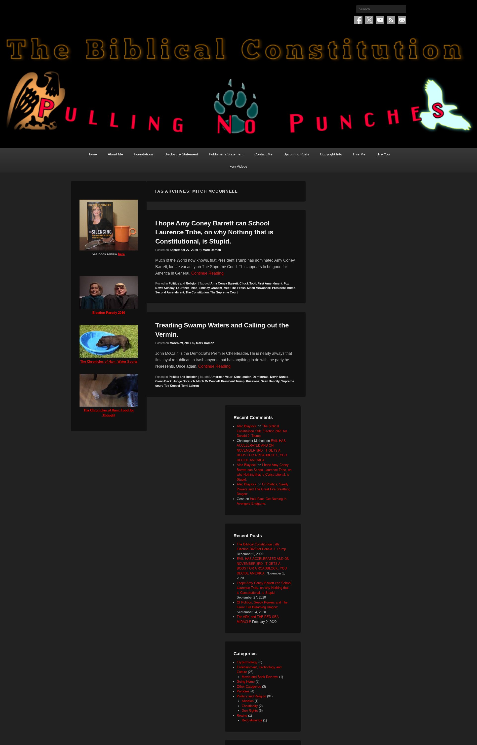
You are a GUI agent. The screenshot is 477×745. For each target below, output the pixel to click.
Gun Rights (250, 710)
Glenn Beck (163, 381)
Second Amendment (169, 292)
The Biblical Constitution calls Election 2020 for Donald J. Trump (262, 431)
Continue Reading (207, 273)
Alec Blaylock (247, 426)
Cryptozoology (247, 662)
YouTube (380, 20)
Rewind (242, 715)
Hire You (383, 154)
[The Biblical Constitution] (238, 88)
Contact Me (263, 154)
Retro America (252, 720)
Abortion (248, 701)
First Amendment (270, 283)
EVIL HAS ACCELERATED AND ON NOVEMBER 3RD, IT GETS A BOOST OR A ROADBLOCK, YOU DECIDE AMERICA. (262, 450)
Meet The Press (235, 288)
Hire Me (359, 154)
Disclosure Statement (181, 154)
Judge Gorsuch (184, 381)
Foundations (144, 154)
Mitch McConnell (259, 288)
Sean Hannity (270, 381)
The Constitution (197, 292)
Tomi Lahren (190, 386)
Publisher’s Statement (226, 154)
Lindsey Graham (210, 288)
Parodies (243, 691)
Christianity (250, 706)
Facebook (358, 20)
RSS (391, 20)
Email (402, 20)
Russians (252, 381)
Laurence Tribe (186, 288)
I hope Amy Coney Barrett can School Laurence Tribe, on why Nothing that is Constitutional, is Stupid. (214, 232)
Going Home (246, 681)
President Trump (283, 288)
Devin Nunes (279, 377)
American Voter (221, 377)
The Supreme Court (224, 292)
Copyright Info (331, 154)
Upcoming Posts (296, 154)
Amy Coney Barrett (224, 283)
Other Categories (249, 686)
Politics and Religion (183, 283)
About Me (115, 154)
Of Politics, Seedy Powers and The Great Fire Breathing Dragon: (263, 489)
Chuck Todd (247, 283)
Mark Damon (212, 250)
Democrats (261, 377)
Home (92, 154)
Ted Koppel (172, 386)
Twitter (369, 20)
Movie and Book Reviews (260, 677)
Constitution (242, 377)
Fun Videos (238, 166)
